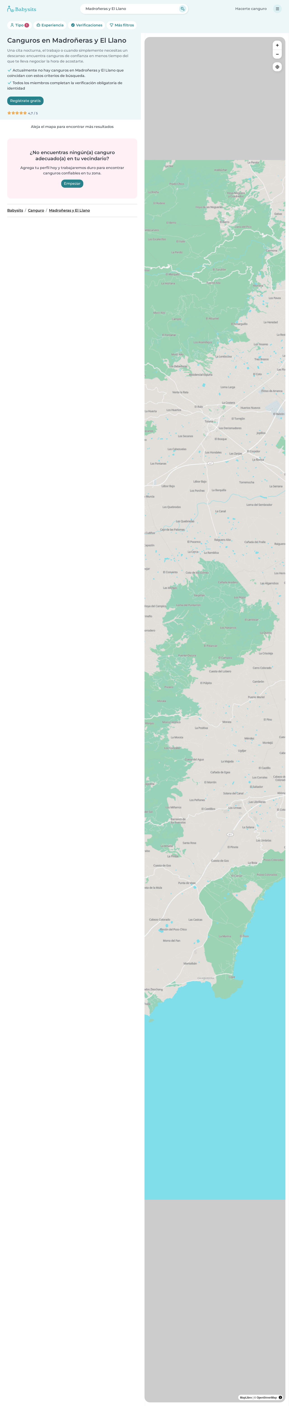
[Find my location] (277, 66)
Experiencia (52, 25)
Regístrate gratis (25, 101)
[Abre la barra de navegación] (277, 9)
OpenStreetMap (267, 1397)
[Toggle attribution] (280, 1397)
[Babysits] (21, 9)
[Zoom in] (277, 45)
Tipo (20, 25)
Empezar (72, 183)
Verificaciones (88, 25)
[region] (214, 719)
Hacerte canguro (251, 9)
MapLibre (246, 1397)
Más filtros (124, 25)
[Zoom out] (277, 54)
